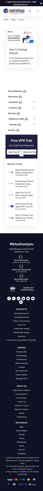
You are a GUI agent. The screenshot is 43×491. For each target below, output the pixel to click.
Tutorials (14, 124)
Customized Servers (21, 317)
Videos (21, 438)
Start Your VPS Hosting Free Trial (22, 152)
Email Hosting (22, 355)
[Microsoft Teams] (24, 298)
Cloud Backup (21, 359)
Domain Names (21, 375)
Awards (21, 413)
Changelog (21, 453)
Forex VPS (21, 325)
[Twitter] (14, 298)
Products (15, 108)
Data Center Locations (21, 390)
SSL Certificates (21, 371)
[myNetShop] (30, 11)
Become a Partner (21, 409)
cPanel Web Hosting (21, 329)
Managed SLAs (21, 378)
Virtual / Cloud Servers (21, 321)
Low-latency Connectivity (21, 340)
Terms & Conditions (25, 460)
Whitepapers (21, 442)
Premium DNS (21, 352)
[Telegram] (28, 298)
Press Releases (21, 431)
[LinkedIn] (19, 298)
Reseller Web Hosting (21, 332)
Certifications (21, 417)
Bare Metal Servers (21, 313)
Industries (15, 102)
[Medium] (21, 302)
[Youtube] (33, 298)
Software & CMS (18, 119)
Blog (21, 427)
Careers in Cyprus (21, 405)
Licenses (21, 367)
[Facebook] (9, 298)
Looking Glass (20, 394)
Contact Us (21, 402)
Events (21, 446)
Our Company (21, 398)
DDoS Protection (21, 363)
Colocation (21, 336)
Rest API (21, 450)
